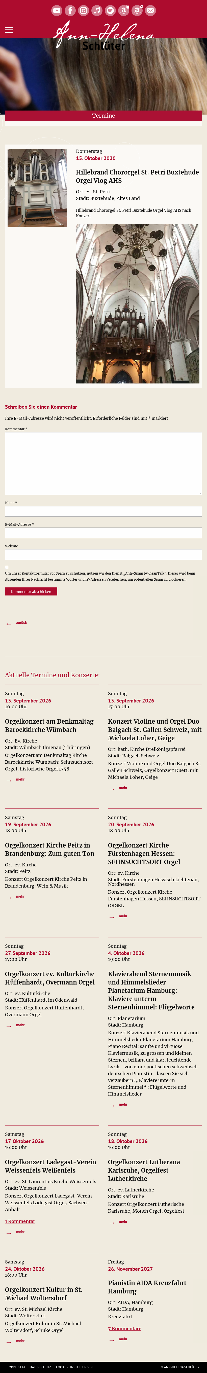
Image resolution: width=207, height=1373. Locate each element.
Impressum (16, 1367)
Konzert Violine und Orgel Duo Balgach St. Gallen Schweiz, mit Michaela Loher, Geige (155, 730)
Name (11, 503)
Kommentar (16, 429)
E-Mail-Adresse (19, 524)
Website (11, 546)
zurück (16, 623)
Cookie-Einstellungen (74, 1367)
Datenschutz (40, 1367)
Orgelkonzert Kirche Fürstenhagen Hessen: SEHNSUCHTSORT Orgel (144, 854)
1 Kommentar (20, 1221)
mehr (14, 779)
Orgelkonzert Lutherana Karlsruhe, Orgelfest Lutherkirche (144, 1170)
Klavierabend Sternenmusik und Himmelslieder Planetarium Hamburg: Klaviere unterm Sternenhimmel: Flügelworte (151, 990)
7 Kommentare (124, 1328)
